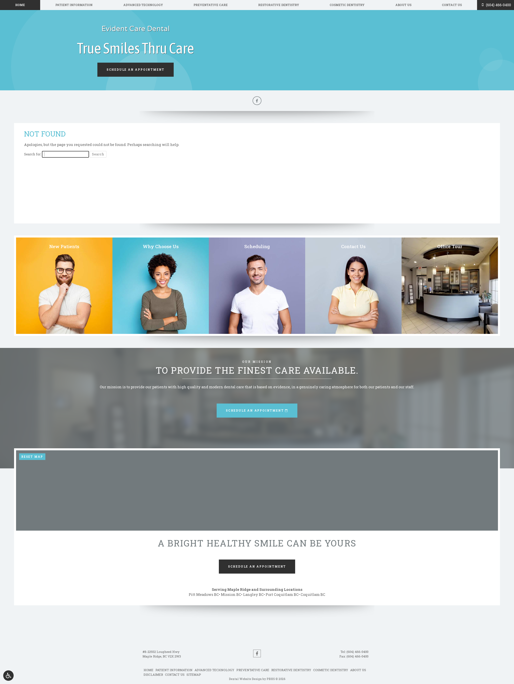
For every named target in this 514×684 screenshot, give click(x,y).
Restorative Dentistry (278, 5)
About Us (403, 5)
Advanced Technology (143, 5)
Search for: (32, 154)
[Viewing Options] (8, 675)
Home (20, 5)
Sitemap (194, 675)
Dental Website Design (245, 679)
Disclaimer (153, 675)
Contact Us (452, 5)
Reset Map (32, 457)
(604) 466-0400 (357, 652)
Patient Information (74, 5)
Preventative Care (211, 5)
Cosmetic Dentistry (347, 5)
